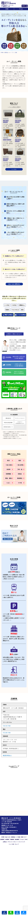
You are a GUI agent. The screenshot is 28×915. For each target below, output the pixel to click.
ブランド (7, 120)
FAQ (26, 839)
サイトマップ (21, 841)
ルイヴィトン (5, 122)
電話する (4, 912)
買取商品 (13, 837)
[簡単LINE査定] (14, 389)
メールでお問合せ (21, 315)
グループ (17, 844)
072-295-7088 (6, 733)
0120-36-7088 (6, 726)
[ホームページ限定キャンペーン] (14, 508)
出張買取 (7, 839)
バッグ (16, 120)
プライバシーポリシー (12, 841)
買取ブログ (23, 837)
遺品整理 (17, 839)
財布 (4, 120)
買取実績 (23, 912)
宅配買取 (12, 839)
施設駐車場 (18, 614)
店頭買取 (2, 839)
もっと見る (14, 169)
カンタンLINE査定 (10, 912)
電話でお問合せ (9, 315)
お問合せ (5, 841)
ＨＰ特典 (18, 837)
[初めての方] (14, 536)
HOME (6, 9)
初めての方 (7, 837)
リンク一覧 (11, 844)
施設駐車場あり (7, 755)
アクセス (21, 9)
